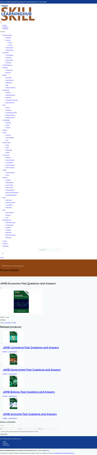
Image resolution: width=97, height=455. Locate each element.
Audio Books (9, 200)
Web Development (10, 102)
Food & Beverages (10, 172)
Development (6, 90)
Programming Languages (12, 100)
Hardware (8, 157)
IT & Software (6, 155)
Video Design (9, 207)
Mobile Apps (8, 97)
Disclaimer (5, 443)
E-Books (8, 107)
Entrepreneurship (10, 80)
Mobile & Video (9, 187)
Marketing (5, 177)
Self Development (7, 220)
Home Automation (10, 160)
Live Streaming (9, 205)
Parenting (8, 127)
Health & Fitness (6, 142)
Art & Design (6, 52)
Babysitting (8, 122)
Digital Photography (10, 202)
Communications (10, 225)
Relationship (8, 232)
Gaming (7, 175)
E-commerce (9, 77)
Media (4, 197)
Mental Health (9, 150)
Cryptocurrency (9, 70)
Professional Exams (10, 115)
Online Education (10, 47)
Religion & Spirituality (11, 235)
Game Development (10, 95)
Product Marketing (10, 190)
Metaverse (8, 72)
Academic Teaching (7, 35)
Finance (4, 132)
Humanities (8, 37)
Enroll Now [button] (14, 351)
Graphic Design (9, 60)
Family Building (6, 120)
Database (8, 92)
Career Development (10, 222)
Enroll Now (3, 320)
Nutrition (8, 152)
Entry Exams (9, 110)
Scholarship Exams (10, 117)
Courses (5, 25)
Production (8, 215)
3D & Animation (9, 55)
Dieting (7, 145)
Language (8, 40)
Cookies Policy (6, 445)
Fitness (7, 147)
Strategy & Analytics (10, 87)
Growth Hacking (9, 185)
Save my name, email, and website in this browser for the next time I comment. (20, 431)
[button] (0, 287)
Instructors (5, 26)
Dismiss (72, 453)
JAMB (14, 322)
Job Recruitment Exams (11, 112)
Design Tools (9, 57)
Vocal (7, 217)
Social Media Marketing (11, 195)
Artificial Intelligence (7, 65)
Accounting (8, 135)
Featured (5, 130)
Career (4, 441)
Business (5, 75)
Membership (5, 28)
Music (4, 210)
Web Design (8, 62)
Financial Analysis (10, 137)
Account (2, 257)
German (10, 45)
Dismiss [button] (47, 450)
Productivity (8, 230)
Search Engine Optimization (12, 192)
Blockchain (5, 67)
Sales (7, 85)
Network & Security (10, 165)
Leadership (8, 227)
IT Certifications (9, 162)
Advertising (8, 180)
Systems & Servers (10, 167)
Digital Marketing (10, 182)
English (10, 42)
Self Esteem (8, 237)
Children (7, 125)
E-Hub (4, 105)
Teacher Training (9, 50)
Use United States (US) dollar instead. (61, 453)
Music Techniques (10, 212)
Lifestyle (5, 170)
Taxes (7, 140)
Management (9, 82)
